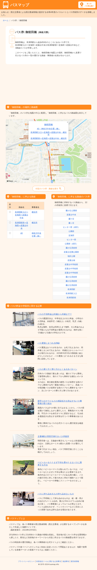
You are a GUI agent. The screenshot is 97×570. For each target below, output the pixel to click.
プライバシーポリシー (26, 561)
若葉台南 (71, 260)
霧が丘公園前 (71, 210)
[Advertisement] (48, 83)
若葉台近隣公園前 (71, 252)
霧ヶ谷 (71, 223)
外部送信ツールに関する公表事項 (48, 561)
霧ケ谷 (71, 219)
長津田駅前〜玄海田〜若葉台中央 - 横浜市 (49, 138)
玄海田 (71, 235)
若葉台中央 (71, 214)
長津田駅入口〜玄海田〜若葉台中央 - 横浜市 (49, 133)
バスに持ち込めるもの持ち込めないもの (56, 494)
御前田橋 (48, 124)
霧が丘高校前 (71, 248)
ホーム (6, 20)
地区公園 (71, 256)
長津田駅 (71, 289)
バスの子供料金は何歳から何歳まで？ (55, 314)
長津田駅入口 (71, 293)
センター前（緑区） (71, 227)
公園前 (71, 231)
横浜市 (34, 212)
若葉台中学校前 (71, 264)
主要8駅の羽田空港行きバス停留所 (53, 436)
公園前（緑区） (71, 243)
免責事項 (66, 561)
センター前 (71, 239)
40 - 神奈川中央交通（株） (48, 129)
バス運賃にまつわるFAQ (49, 343)
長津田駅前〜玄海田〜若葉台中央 (21, 225)
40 (21, 233)
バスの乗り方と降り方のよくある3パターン (57, 369)
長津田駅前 (71, 297)
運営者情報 (75, 561)
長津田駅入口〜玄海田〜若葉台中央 (21, 215)
